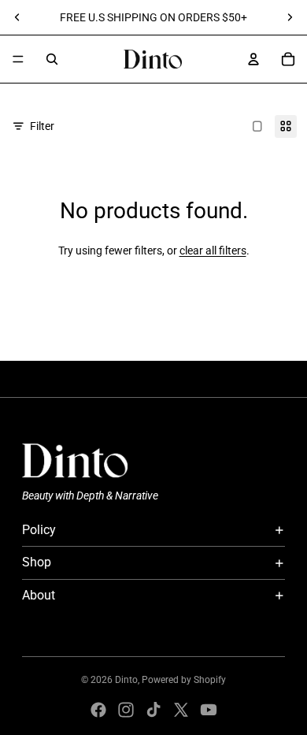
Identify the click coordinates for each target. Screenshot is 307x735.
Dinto (126, 679)
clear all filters (212, 250)
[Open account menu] (253, 59)
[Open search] (52, 59)
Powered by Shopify (184, 679)
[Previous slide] (17, 17)
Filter (42, 126)
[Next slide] (289, 17)
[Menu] (18, 59)
